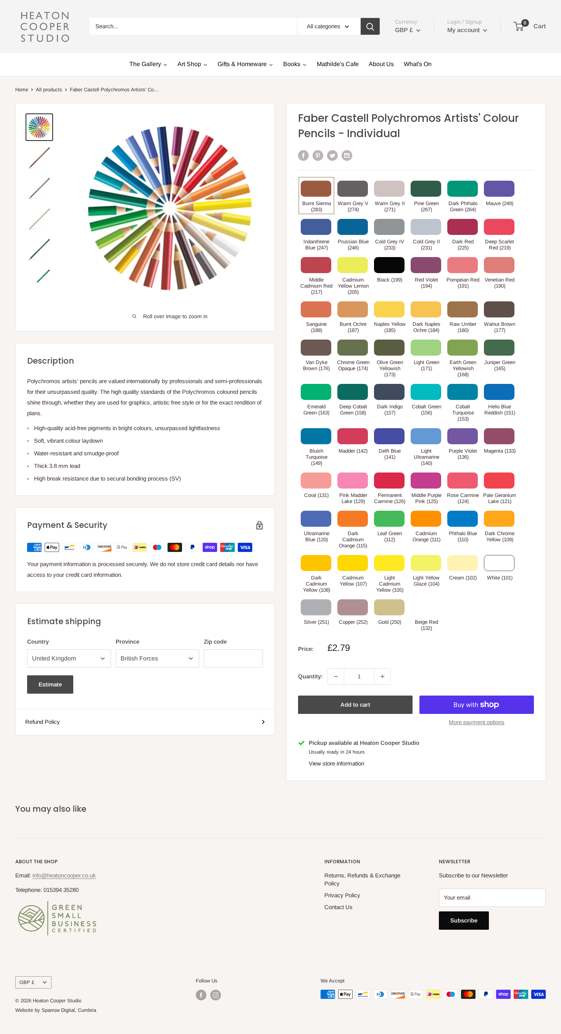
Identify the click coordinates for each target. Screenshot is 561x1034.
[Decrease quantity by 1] (336, 676)
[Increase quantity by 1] (382, 676)
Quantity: (310, 676)
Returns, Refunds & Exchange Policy (362, 879)
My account (464, 30)
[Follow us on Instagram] (215, 995)
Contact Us (338, 907)
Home (21, 89)
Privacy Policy (342, 895)
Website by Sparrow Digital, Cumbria (55, 1010)
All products (49, 89)
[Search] (370, 26)
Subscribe (463, 920)
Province (127, 641)
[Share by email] (347, 155)
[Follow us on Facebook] (201, 995)
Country (38, 641)
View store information (336, 763)
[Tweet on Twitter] (332, 155)
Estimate (50, 684)
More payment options (477, 722)
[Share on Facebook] (303, 155)
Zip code (215, 641)
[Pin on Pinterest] (318, 155)
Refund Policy (42, 721)
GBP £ (26, 982)
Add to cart (355, 704)
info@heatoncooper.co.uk (64, 875)
